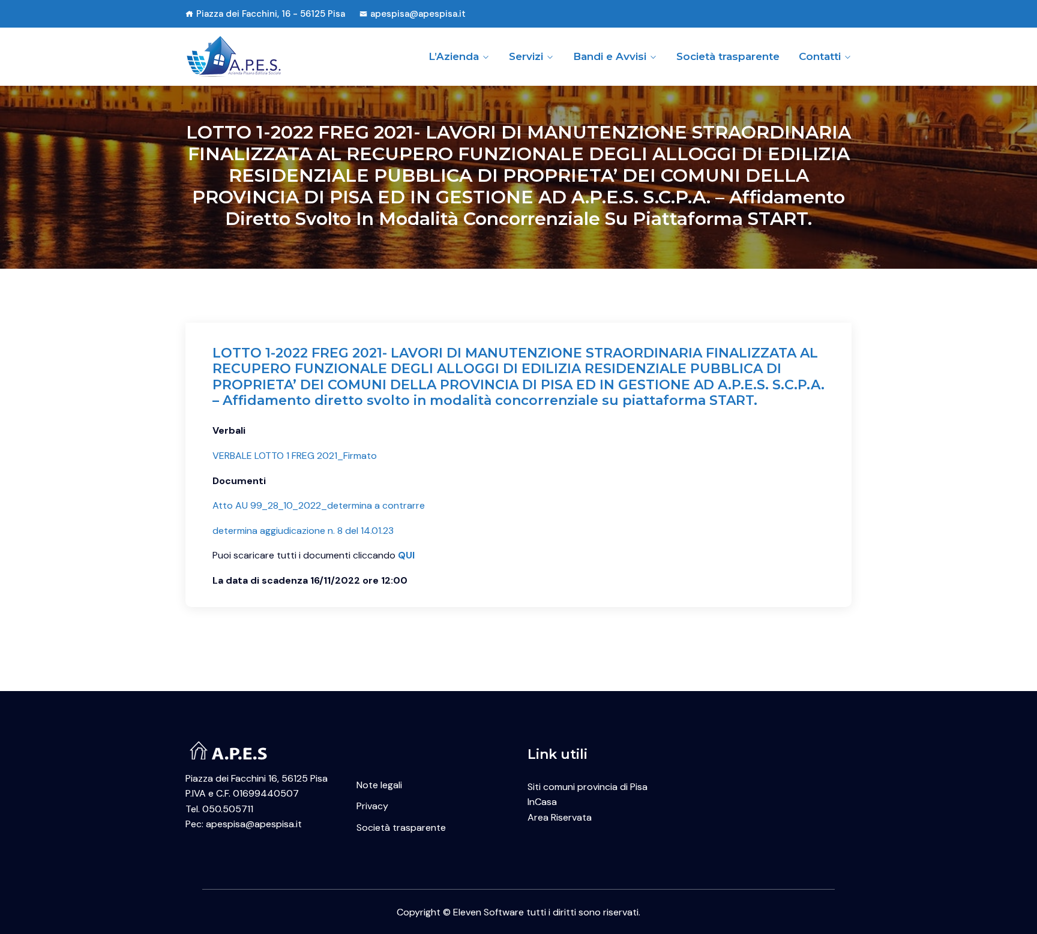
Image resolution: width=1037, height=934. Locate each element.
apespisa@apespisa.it (418, 14)
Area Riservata (560, 817)
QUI (406, 555)
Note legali (379, 785)
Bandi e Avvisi (609, 56)
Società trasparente (728, 56)
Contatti (820, 56)
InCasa (542, 801)
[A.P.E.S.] (261, 56)
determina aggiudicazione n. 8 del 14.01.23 (303, 530)
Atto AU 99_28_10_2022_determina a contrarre (318, 505)
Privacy (372, 806)
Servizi (526, 56)
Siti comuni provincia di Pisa (588, 786)
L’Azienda (453, 56)
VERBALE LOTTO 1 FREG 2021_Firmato (294, 455)
